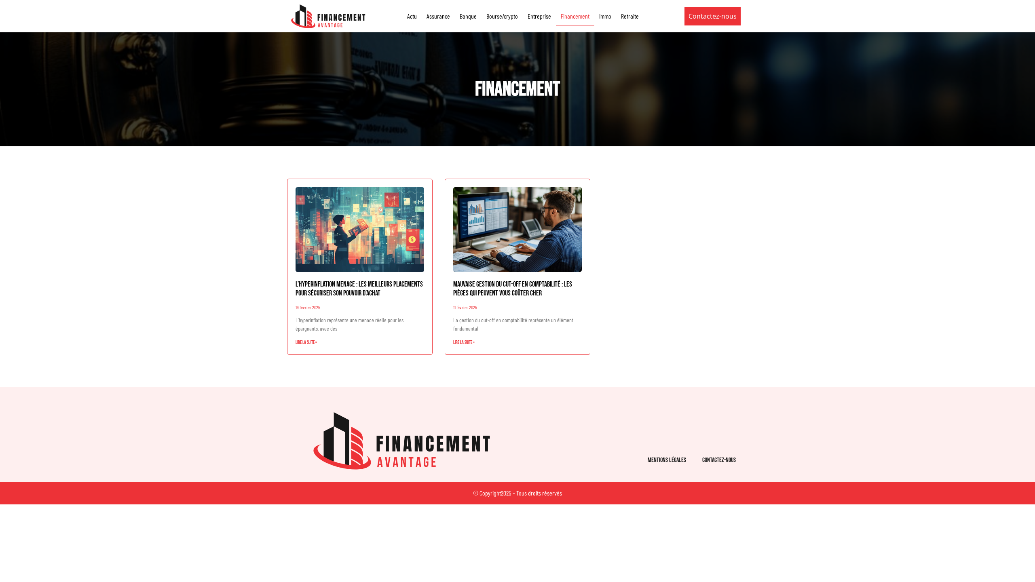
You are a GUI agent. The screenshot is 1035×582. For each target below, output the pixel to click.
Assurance (438, 16)
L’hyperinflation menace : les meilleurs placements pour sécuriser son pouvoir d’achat (359, 288)
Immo (605, 16)
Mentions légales (667, 460)
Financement (575, 16)
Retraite (630, 16)
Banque (468, 16)
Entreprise (539, 16)
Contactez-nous (719, 460)
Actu (412, 16)
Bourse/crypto (502, 16)
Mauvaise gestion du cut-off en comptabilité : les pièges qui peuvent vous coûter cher (512, 288)
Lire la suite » (306, 343)
